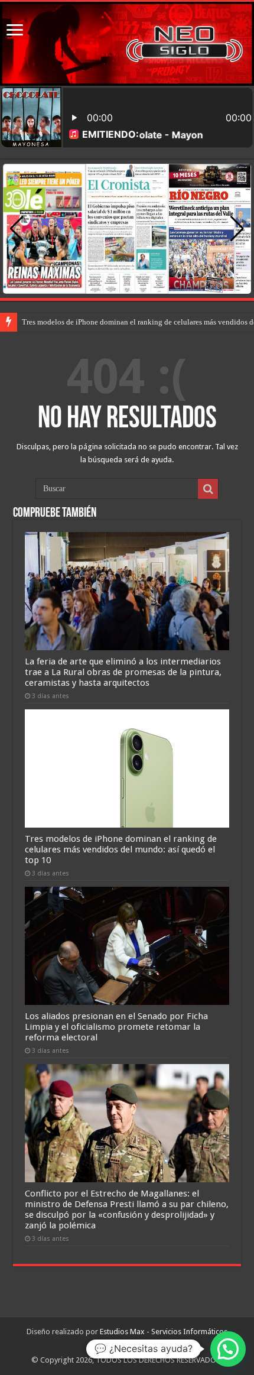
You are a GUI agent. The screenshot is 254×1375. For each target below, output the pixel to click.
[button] (237, 229)
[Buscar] (208, 489)
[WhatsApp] (138, 1346)
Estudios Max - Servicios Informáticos (163, 1331)
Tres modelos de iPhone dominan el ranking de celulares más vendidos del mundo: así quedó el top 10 (121, 849)
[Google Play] (125, 1346)
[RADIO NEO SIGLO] (127, 44)
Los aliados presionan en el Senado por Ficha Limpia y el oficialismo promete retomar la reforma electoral (116, 1027)
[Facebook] (114, 1346)
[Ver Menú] (15, 31)
